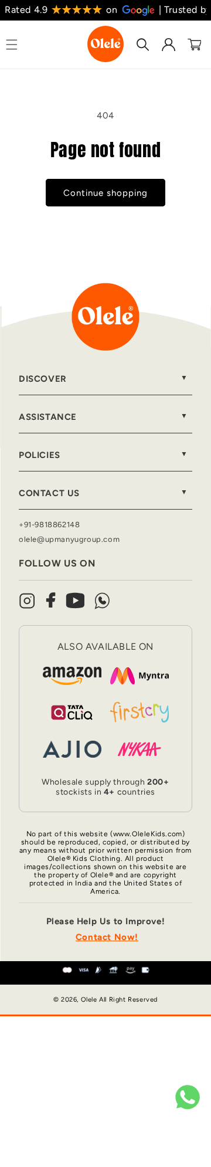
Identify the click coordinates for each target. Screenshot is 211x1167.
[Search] (143, 44)
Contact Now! (107, 937)
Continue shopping (105, 193)
